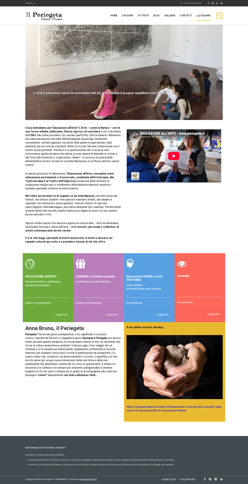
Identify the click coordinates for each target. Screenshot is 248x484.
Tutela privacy (188, 479)
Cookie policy (169, 479)
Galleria (169, 15)
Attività (143, 15)
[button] (30, 70)
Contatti (186, 15)
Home (114, 15)
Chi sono (127, 15)
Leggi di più (61, 314)
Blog (156, 15)
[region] (124, 70)
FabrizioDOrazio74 (88, 479)
